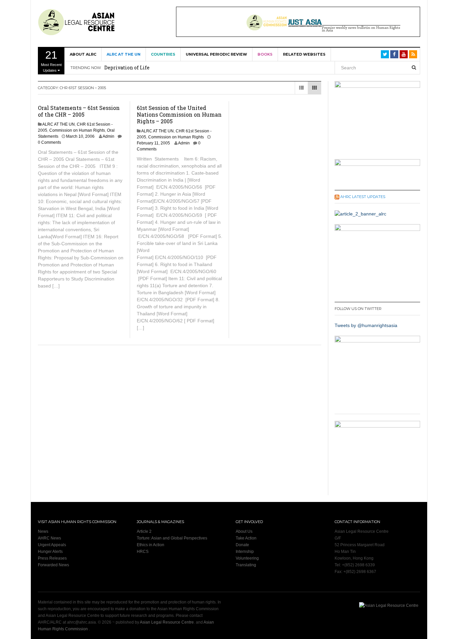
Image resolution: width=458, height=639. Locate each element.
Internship (245, 551)
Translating (246, 565)
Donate (242, 544)
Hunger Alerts (50, 551)
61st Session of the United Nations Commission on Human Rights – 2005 (179, 114)
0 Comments (49, 142)
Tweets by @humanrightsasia (366, 325)
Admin (108, 136)
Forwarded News (53, 565)
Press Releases (52, 558)
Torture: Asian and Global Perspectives (172, 538)
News (43, 531)
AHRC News (49, 538)
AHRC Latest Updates (362, 196)
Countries (163, 54)
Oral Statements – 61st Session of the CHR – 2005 (79, 111)
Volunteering (247, 558)
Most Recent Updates (51, 60)
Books (265, 54)
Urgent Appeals (52, 544)
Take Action (246, 538)
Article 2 (144, 531)
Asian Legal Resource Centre (167, 622)
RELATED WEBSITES (304, 54)
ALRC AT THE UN (123, 54)
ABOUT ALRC (83, 54)
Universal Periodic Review (216, 54)
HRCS (143, 551)
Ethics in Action (150, 544)
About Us (244, 531)
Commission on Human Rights (77, 130)
